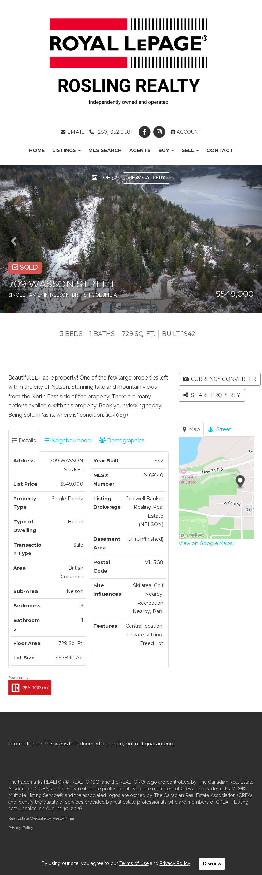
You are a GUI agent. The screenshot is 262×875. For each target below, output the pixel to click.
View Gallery (146, 178)
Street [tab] (223, 429)
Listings (64, 150)
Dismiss (212, 863)
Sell (188, 150)
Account (188, 132)
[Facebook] (145, 132)
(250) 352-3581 (113, 132)
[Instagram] (159, 132)
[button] (15, 239)
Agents (140, 150)
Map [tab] (194, 429)
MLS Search (105, 150)
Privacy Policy (20, 827)
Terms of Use (134, 863)
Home (37, 150)
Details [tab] (26, 440)
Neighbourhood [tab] (70, 440)
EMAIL (75, 132)
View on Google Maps (205, 543)
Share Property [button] (215, 395)
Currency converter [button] (223, 379)
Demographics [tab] (125, 440)
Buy (164, 150)
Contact (219, 150)
